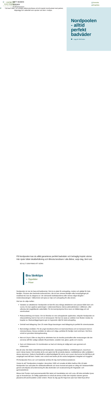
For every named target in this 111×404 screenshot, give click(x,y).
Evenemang (18, 7)
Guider (16, 4)
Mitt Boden (18, 2)
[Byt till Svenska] (95, 2)
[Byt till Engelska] (95, 5)
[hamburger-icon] (88, 1)
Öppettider (33, 279)
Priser (31, 282)
